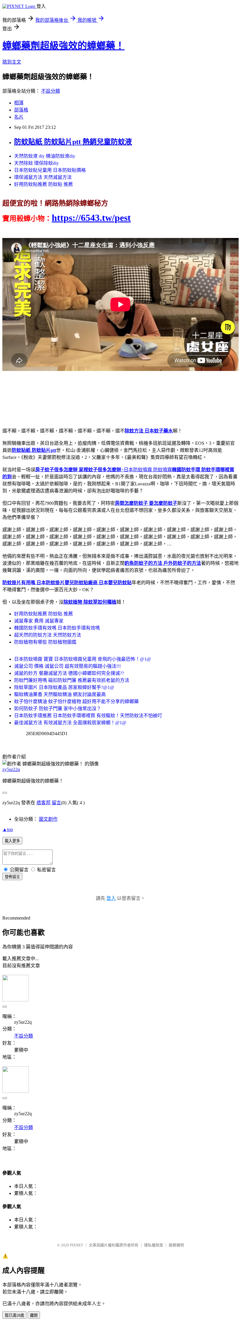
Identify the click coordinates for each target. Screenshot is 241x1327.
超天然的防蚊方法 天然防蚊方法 (47, 634)
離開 (34, 1315)
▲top (7, 829)
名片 (19, 116)
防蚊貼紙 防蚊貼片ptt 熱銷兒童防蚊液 (73, 142)
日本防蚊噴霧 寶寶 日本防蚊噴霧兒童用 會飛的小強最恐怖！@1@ (82, 659)
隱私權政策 (153, 1245)
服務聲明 (176, 1245)
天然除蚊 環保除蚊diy (36, 163)
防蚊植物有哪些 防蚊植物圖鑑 (45, 642)
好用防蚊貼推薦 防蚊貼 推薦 (43, 184)
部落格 (21, 109)
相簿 (19, 102)
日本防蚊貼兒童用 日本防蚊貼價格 (50, 170)
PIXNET (76, 1245)
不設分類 (50, 91)
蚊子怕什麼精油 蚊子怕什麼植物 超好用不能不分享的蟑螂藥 (76, 701)
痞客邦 (43, 802)
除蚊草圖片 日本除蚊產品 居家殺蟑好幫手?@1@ (64, 687)
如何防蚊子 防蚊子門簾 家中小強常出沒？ (57, 708)
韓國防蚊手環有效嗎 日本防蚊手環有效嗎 (57, 627)
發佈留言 (12, 877)
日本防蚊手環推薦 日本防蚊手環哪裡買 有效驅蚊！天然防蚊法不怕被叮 (88, 715)
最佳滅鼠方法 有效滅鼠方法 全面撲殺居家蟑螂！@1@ (70, 722)
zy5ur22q (11, 769)
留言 (56, 802)
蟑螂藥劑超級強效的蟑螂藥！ (63, 45)
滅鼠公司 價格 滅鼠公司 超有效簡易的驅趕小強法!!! (67, 666)
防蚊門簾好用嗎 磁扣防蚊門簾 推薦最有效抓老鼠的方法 (71, 680)
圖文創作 (48, 819)
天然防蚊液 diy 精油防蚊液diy (44, 156)
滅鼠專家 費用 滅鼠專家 (38, 620)
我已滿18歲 (14, 1315)
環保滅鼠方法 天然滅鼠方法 (43, 177)
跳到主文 (11, 61)
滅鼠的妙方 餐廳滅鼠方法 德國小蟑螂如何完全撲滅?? (69, 673)
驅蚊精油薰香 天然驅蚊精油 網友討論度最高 (60, 694)
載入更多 (12, 841)
